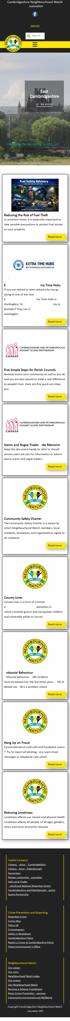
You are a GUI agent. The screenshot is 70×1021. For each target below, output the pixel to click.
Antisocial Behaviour (18, 673)
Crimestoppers (16, 929)
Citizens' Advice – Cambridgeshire (27, 864)
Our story (13, 972)
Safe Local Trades (17, 882)
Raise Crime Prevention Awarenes (27, 993)
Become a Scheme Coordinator (25, 989)
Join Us (35, 25)
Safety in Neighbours (19, 934)
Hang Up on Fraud (17, 743)
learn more (44, 104)
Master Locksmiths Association (25, 877)
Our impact (14, 980)
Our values (14, 968)
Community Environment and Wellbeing (30, 997)
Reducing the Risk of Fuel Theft (26, 215)
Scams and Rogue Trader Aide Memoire (32, 445)
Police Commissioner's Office (24, 946)
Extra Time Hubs (32, 285)
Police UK (13, 925)
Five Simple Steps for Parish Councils (30, 370)
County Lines (13, 598)
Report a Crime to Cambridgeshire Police (31, 942)
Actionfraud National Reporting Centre (29, 886)
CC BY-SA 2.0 (51, 144)
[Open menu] (35, 44)
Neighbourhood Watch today (24, 976)
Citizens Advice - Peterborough (25, 869)
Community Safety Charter (22, 519)
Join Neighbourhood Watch (23, 985)
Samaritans (14, 873)
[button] (3, 109)
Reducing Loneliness (18, 812)
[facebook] (35, 14)
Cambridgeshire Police (20, 938)
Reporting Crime (17, 916)
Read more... (56, 237)
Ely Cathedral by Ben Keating (24, 144)
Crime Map (14, 921)
